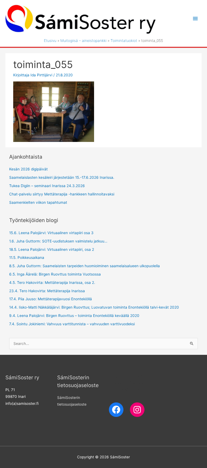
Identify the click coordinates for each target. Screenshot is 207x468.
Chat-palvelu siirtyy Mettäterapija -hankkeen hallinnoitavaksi (61, 194)
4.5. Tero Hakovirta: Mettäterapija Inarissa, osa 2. (52, 282)
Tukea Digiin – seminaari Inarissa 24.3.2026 (47, 186)
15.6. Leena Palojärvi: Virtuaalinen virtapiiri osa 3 (51, 233)
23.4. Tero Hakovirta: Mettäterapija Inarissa (47, 291)
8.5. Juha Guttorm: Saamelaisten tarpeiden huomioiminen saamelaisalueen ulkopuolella (84, 266)
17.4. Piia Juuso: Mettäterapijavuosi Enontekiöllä (50, 299)
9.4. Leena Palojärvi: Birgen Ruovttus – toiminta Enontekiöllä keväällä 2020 (74, 315)
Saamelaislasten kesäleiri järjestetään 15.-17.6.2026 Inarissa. (61, 177)
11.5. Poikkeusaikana (26, 257)
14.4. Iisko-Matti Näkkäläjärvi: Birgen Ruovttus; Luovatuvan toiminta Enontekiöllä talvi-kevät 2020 (94, 307)
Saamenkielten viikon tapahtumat (38, 202)
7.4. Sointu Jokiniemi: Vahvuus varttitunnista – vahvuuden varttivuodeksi (72, 324)
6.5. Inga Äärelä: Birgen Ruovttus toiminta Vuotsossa (55, 274)
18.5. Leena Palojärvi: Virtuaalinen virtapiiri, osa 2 (51, 249)
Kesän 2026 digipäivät (28, 169)
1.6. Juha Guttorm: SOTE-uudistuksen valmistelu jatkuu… (58, 241)
